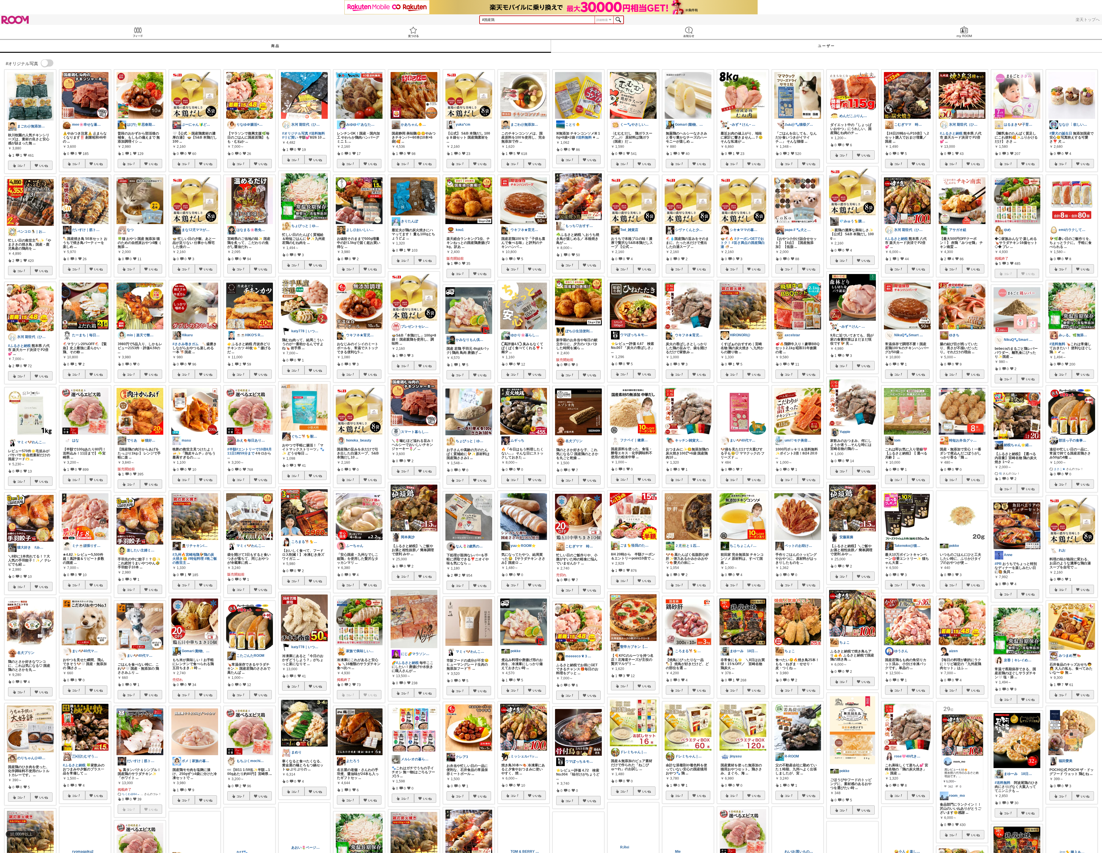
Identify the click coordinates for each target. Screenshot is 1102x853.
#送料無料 (317, 133)
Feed (138, 32)
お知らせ (688, 32)
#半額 (231, 449)
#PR (998, 564)
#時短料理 (196, 559)
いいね (43, 165)
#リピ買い (290, 137)
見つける (413, 32)
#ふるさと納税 (19, 346)
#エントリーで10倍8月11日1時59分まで (249, 451)
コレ (20, 165)
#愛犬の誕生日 (1060, 133)
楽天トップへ (1088, 19)
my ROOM (964, 32)
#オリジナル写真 (295, 133)
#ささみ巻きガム (185, 344)
